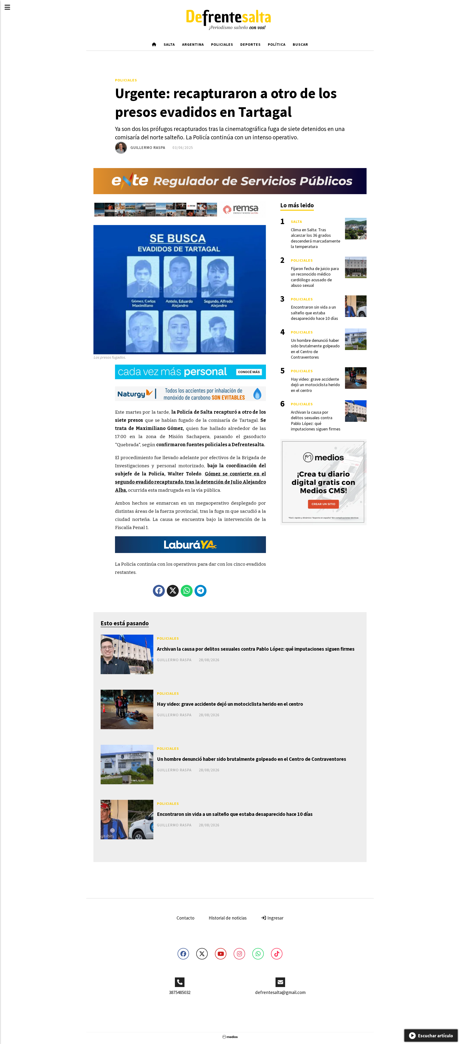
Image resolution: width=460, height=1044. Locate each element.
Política (277, 44)
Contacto (185, 918)
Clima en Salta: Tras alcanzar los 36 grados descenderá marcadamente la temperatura (315, 238)
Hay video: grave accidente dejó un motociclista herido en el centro (230, 704)
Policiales (222, 44)
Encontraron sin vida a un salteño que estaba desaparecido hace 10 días (235, 814)
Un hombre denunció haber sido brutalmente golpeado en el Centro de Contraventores (251, 759)
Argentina (193, 44)
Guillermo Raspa (148, 147)
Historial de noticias (228, 918)
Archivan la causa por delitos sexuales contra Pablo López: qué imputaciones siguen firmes (256, 649)
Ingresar (274, 918)
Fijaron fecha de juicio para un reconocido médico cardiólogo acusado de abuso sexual (315, 277)
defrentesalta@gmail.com (280, 992)
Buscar (300, 44)
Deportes (250, 44)
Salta (169, 44)
